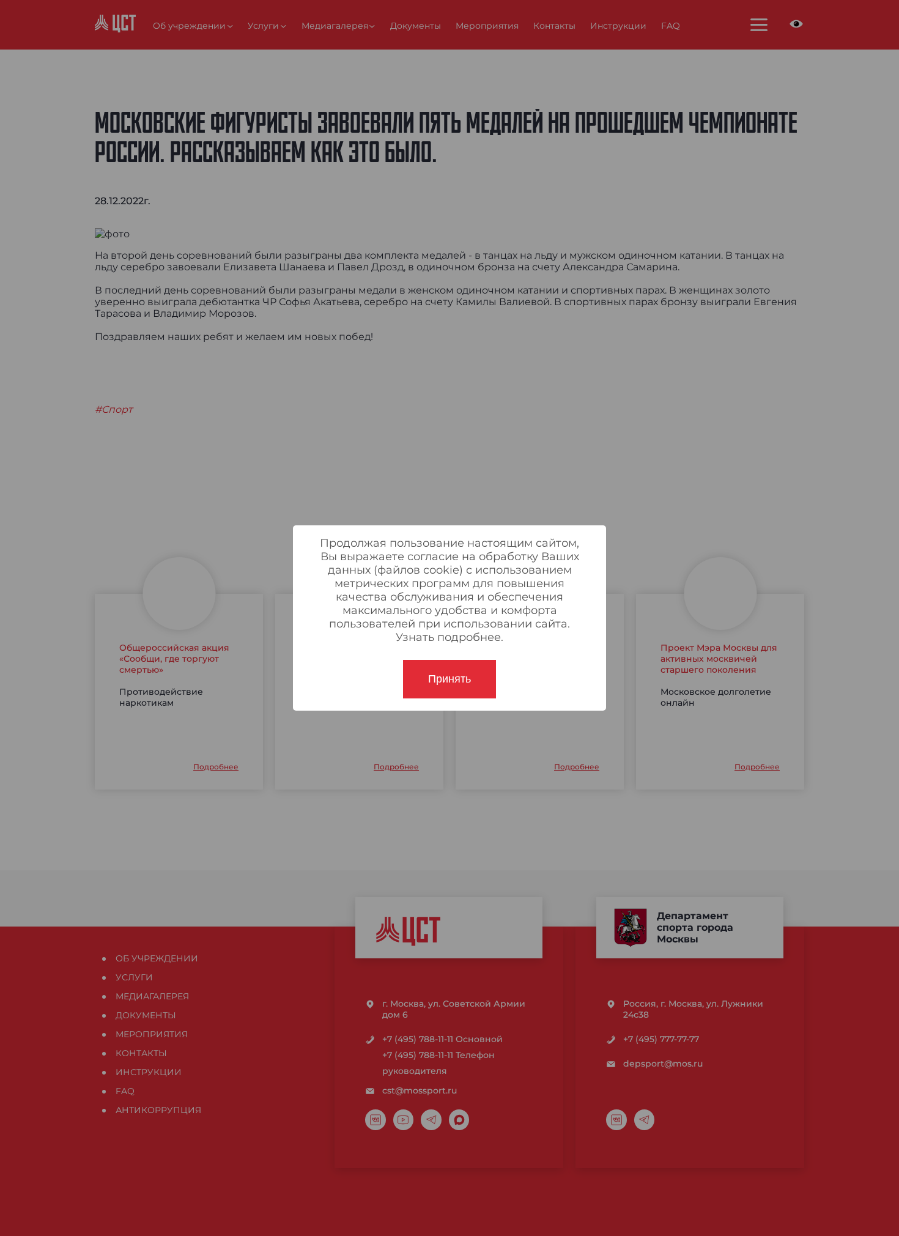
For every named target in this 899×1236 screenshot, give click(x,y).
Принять (449, 679)
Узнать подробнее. (449, 637)
